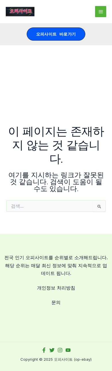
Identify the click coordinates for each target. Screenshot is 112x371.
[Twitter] (52, 350)
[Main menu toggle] (100, 11)
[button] (56, 34)
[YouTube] (68, 350)
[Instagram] (60, 350)
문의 (56, 302)
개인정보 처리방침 (56, 288)
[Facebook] (44, 350)
